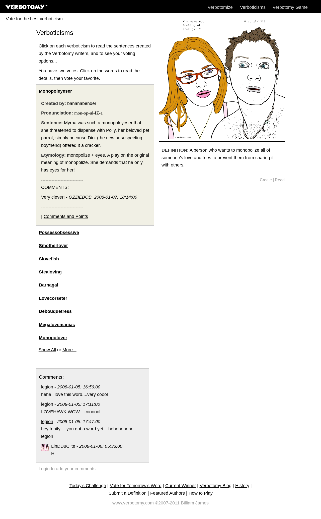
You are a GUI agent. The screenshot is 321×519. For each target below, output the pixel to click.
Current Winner (180, 485)
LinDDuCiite (63, 446)
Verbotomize (220, 7)
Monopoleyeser (55, 91)
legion (47, 386)
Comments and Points (66, 216)
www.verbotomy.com (133, 502)
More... (69, 349)
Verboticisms (253, 7)
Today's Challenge (87, 485)
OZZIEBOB (80, 197)
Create (266, 180)
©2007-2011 (167, 502)
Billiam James (195, 502)
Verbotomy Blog (215, 485)
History (242, 485)
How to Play (201, 493)
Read (280, 180)
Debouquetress (55, 311)
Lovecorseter (53, 298)
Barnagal (48, 284)
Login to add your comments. (68, 468)
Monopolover (53, 337)
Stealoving (50, 271)
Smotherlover (53, 245)
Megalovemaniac (57, 324)
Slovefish (49, 258)
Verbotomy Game (290, 7)
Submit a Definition (127, 493)
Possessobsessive (59, 232)
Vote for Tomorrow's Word (136, 485)
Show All (47, 349)
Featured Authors (167, 493)
